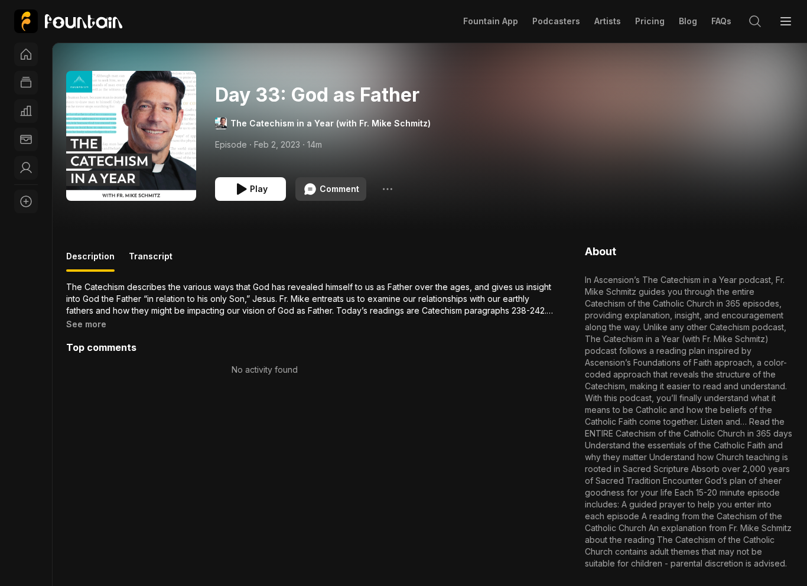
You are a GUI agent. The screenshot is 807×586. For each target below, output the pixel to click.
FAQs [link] (721, 21)
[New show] (26, 201)
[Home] (26, 54)
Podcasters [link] (556, 21)
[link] (68, 21)
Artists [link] (607, 21)
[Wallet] (26, 139)
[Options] (387, 189)
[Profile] (26, 168)
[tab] (90, 261)
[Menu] (786, 21)
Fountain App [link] (490, 21)
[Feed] (26, 83)
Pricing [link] (650, 21)
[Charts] (26, 111)
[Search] (755, 21)
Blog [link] (688, 21)
